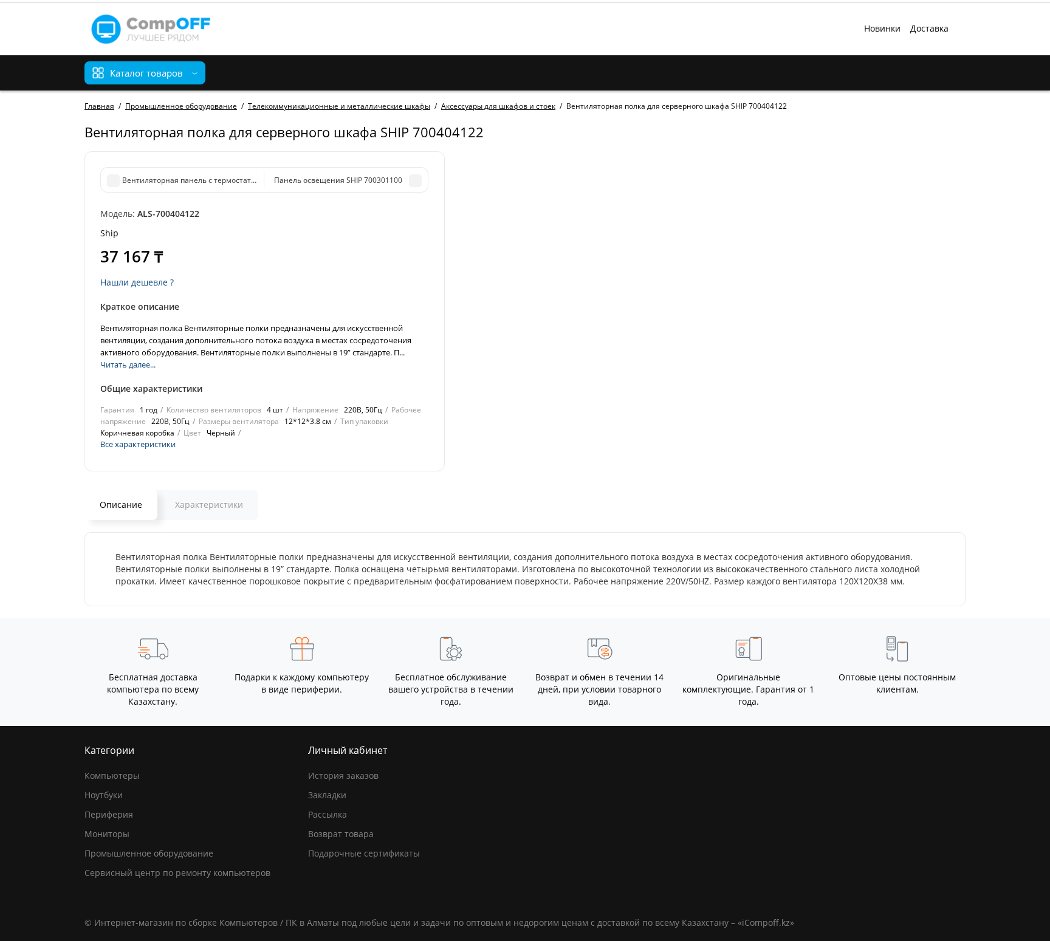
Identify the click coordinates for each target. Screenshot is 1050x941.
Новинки (882, 28)
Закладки (327, 795)
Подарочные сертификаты (364, 853)
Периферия (108, 814)
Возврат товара (341, 834)
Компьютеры (112, 775)
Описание (121, 504)
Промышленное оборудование (148, 853)
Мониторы (106, 834)
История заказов (343, 775)
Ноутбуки (103, 795)
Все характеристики (138, 444)
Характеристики (209, 504)
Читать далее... (128, 364)
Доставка (929, 28)
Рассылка (327, 814)
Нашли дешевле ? (137, 282)
